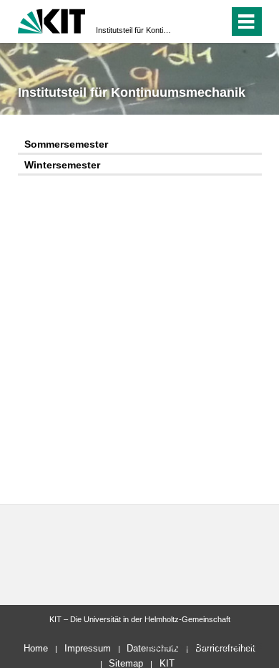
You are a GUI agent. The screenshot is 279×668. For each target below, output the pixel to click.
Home (36, 648)
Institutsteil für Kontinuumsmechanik (135, 30)
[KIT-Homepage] (52, 20)
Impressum (87, 648)
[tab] (140, 145)
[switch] (192, 21)
